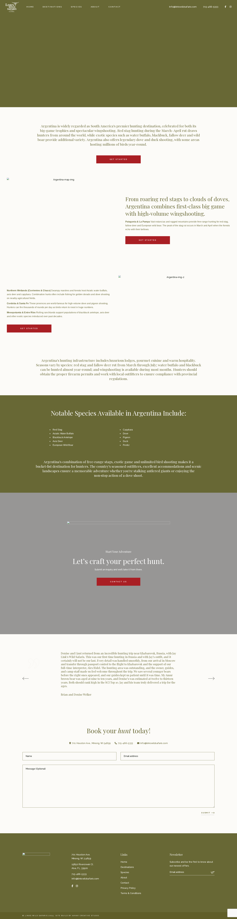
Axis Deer (58, 441)
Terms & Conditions (131, 893)
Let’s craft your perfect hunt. (118, 561)
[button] (25, 678)
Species (125, 872)
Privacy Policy (128, 888)
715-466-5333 (210, 6)
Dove (125, 433)
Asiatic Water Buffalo (63, 433)
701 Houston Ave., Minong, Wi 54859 (91, 743)
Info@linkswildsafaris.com (183, 6)
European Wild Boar (63, 445)
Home (124, 862)
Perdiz (126, 445)
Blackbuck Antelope (63, 437)
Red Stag (57, 430)
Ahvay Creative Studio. (86, 916)
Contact (125, 882)
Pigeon (126, 437)
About (124, 877)
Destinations (127, 867)
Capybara (128, 430)
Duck (125, 441)
